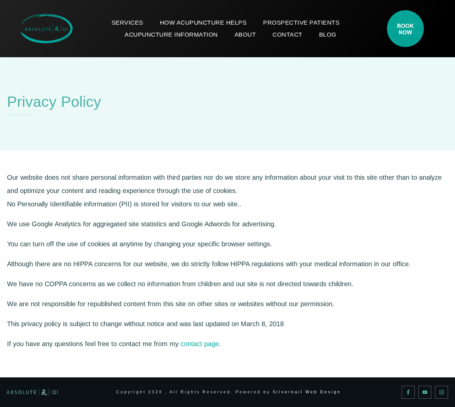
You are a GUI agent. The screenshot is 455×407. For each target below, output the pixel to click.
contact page (200, 343)
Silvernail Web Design (307, 392)
